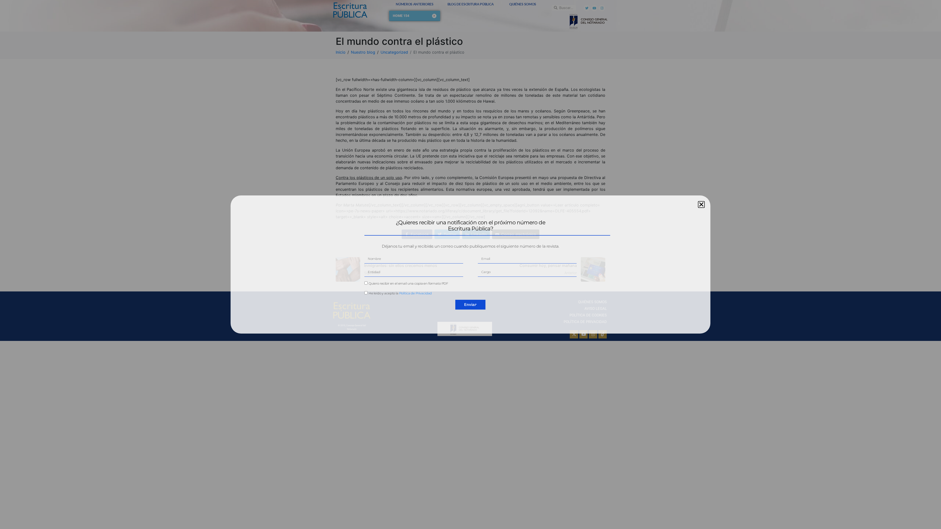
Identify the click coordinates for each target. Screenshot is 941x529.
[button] (701, 204)
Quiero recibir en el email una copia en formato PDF (408, 283)
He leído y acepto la (400, 293)
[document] (470, 264)
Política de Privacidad (415, 293)
